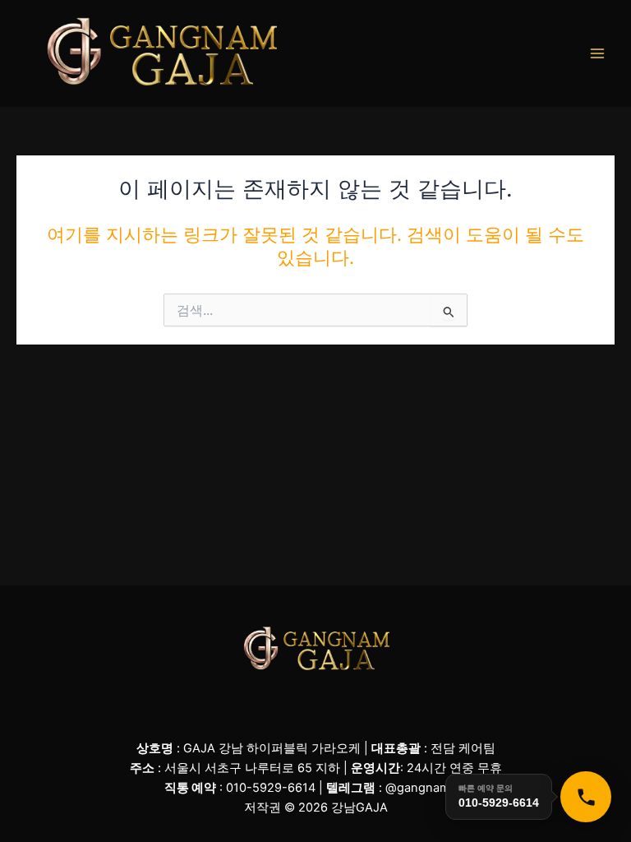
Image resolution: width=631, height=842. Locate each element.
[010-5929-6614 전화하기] (585, 796)
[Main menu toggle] (597, 53)
